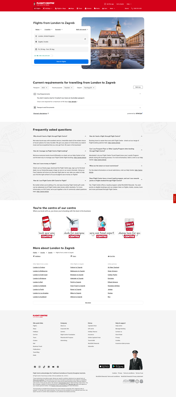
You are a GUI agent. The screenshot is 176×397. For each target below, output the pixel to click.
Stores (127, 8)
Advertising (63, 340)
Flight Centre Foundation (67, 334)
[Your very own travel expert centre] (101, 227)
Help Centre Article (80, 157)
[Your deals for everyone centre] (74, 227)
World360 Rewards (93, 343)
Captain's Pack (92, 325)
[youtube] (53, 367)
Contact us (118, 331)
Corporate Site (64, 328)
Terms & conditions (128, 373)
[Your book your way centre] (46, 227)
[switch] (51, 56)
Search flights (61, 61)
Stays (72, 8)
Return (38, 29)
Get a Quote (120, 4)
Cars (105, 8)
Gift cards (91, 328)
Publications (36, 349)
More (111, 8)
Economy (58, 29)
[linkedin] (49, 367)
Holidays (48, 8)
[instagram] (39, 367)
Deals (98, 8)
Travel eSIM (91, 340)
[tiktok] (44, 367)
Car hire (35, 334)
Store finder (118, 334)
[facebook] (35, 367)
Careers (62, 331)
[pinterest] (58, 367)
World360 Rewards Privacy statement (132, 376)
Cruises (89, 8)
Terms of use (139, 373)
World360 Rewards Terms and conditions (108, 376)
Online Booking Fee (64, 382)
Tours (80, 8)
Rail (34, 343)
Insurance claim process (122, 343)
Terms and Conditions (38, 380)
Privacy (117, 337)
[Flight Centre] (40, 316)
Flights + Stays (61, 8)
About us (63, 325)
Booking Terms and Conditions (59, 385)
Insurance (91, 334)
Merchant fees (72, 384)
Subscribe (91, 346)
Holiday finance (92, 331)
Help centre (118, 325)
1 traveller (47, 29)
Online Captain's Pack (94, 337)
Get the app (110, 4)
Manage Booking (120, 328)
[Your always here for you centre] (129, 227)
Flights (38, 8)
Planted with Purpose (66, 337)
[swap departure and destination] (85, 39)
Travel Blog (36, 352)
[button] (88, 302)
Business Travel (37, 346)
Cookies (117, 340)
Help (128, 4)
